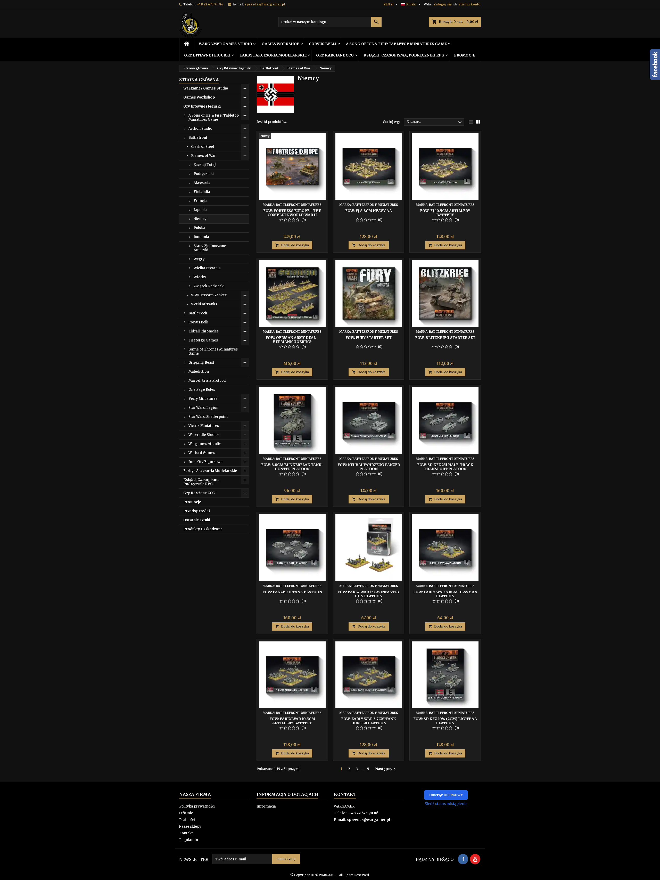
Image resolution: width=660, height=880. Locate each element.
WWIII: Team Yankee (209, 295)
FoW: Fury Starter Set (368, 337)
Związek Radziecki (209, 286)
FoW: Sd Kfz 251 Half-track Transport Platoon (445, 466)
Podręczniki (204, 174)
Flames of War (203, 155)
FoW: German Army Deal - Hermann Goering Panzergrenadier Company (292, 341)
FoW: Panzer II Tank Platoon (292, 592)
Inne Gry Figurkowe (205, 462)
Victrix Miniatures (203, 425)
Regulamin (188, 840)
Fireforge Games (203, 340)
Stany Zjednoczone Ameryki (210, 248)
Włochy (200, 277)
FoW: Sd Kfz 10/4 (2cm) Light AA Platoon (445, 720)
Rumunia (201, 237)
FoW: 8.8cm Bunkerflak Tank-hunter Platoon (292, 466)
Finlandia (202, 192)
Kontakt (186, 833)
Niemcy (200, 219)
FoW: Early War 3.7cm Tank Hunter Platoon (368, 720)
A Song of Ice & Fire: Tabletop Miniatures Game (396, 44)
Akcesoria (202, 183)
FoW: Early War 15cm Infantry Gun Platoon (368, 594)
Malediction (198, 371)
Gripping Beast (201, 362)
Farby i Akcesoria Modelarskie (273, 55)
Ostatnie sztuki (196, 520)
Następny (386, 769)
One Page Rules (201, 389)
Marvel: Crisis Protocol (207, 380)
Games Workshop (280, 44)
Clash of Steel (202, 146)
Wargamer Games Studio (225, 44)
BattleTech (197, 313)
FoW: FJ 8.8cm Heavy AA (368, 210)
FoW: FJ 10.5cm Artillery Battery (445, 212)
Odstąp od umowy (446, 795)
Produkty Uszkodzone (202, 529)
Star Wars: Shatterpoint (208, 416)
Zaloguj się (442, 4)
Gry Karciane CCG (335, 55)
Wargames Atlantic (204, 444)
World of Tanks (204, 304)
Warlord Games (201, 453)
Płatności (187, 820)
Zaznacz (435, 122)
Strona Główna (199, 79)
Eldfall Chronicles (203, 331)
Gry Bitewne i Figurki (207, 55)
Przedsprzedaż (196, 511)
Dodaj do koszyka (292, 245)
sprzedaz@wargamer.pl (265, 4)
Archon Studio (200, 128)
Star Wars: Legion (203, 407)
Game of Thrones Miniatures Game (213, 351)
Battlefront (197, 137)
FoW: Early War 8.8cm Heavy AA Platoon (445, 594)
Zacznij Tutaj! (205, 164)
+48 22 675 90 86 (210, 4)
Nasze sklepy (190, 826)
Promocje (464, 55)
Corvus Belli (322, 44)
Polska (199, 228)
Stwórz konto (469, 4)
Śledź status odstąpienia (446, 803)
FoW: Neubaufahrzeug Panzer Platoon (368, 466)
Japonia (200, 210)
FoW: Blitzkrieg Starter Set (445, 337)
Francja (200, 201)
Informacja (266, 806)
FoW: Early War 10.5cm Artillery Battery (292, 720)
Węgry (199, 259)
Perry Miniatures (202, 398)
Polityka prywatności (197, 806)
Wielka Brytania (207, 268)
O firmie (186, 813)
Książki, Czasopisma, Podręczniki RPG (404, 55)
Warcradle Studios (203, 435)
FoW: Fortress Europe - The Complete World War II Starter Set (292, 214)
